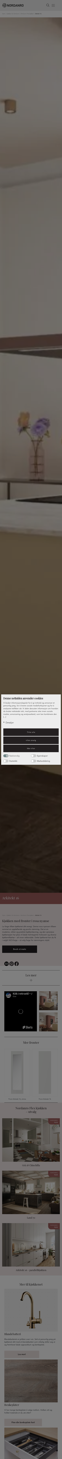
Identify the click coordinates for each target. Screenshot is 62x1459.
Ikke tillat (31, 748)
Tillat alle (31, 732)
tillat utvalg (31, 740)
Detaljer (10, 722)
